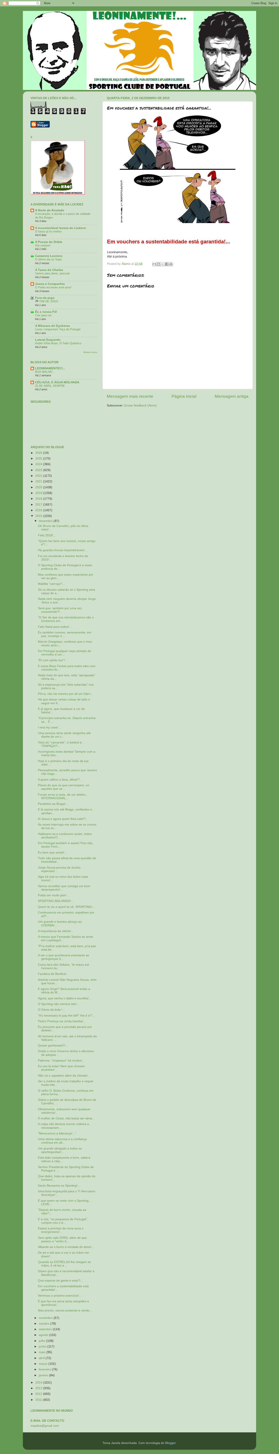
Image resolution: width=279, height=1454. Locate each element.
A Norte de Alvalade (49, 210)
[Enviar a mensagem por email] (154, 264)
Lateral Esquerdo (48, 339)
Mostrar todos (90, 352)
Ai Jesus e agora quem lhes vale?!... (63, 819)
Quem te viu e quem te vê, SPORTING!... (66, 907)
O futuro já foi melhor (48, 231)
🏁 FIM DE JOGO (46, 301)
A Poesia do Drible (48, 242)
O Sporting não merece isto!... (58, 1004)
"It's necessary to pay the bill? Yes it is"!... (66, 1015)
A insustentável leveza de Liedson (60, 228)
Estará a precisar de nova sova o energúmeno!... (60, 1230)
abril (42, 1358)
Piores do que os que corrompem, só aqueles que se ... (63, 787)
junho (43, 1346)
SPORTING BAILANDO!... (55, 901)
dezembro (46, 521)
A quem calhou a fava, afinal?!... (60, 779)
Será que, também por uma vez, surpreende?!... (60, 610)
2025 (39, 458)
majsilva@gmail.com (45, 1425)
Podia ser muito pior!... (53, 895)
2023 (39, 470)
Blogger (170, 1443)
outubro (44, 1323)
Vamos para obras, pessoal (52, 273)
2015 (39, 516)
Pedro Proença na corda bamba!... (62, 1021)
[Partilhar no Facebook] (167, 264)
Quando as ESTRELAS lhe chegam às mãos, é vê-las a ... (64, 1263)
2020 (39, 487)
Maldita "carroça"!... (51, 583)
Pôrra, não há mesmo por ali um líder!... (65, 693)
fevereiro (45, 1369)
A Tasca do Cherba (49, 270)
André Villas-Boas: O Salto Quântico (58, 343)
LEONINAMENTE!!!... (50, 368)
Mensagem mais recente (130, 396)
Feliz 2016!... (47, 535)
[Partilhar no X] (162, 264)
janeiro (44, 1375)
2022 (39, 475)
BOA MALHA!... (45, 371)
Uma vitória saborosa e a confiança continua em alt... (62, 1140)
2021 (39, 481)
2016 (39, 510)
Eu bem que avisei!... (52, 852)
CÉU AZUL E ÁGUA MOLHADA (57, 382)
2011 (39, 1399)
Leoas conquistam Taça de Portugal (57, 329)
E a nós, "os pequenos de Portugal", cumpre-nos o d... (63, 1221)
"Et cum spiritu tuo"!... (53, 660)
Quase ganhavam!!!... (53, 1045)
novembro (46, 1318)
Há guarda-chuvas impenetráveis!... (62, 550)
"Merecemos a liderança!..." (57, 1133)
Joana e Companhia (50, 284)
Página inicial (184, 396)
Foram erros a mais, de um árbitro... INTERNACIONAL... (63, 796)
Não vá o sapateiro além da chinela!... (64, 1075)
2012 (39, 1393)
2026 (39, 452)
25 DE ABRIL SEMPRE (50, 385)
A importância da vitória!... (56, 931)
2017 (39, 504)
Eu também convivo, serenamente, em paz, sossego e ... (64, 634)
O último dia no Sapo (48, 259)
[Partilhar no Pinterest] (171, 264)
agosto (44, 1335)
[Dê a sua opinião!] (158, 264)
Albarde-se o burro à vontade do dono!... (66, 1247)
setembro (46, 1329)
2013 (39, 1388)
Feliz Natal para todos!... (55, 626)
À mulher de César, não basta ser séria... (66, 1118)
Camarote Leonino (49, 256)
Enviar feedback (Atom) (140, 405)
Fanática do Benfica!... (53, 974)
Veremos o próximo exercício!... (60, 1295)
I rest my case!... (49, 727)
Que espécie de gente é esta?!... (60, 1280)
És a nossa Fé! (46, 311)
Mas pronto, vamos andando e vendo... (65, 1310)
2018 (39, 498)
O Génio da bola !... (51, 1009)
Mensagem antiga (231, 396)
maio (42, 1352)
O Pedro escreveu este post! (53, 287)
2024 (39, 464)
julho (42, 1340)
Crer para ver (43, 315)
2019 (39, 493)
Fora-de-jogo (44, 297)
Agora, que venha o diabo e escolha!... (64, 998)
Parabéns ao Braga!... (53, 803)
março (43, 1363)
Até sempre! (43, 245)
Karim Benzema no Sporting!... (59, 1185)
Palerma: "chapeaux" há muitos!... (61, 1060)
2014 (39, 1382)
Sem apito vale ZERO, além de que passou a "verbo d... (62, 1239)
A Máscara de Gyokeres (52, 325)
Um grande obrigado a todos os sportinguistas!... (60, 1150)
